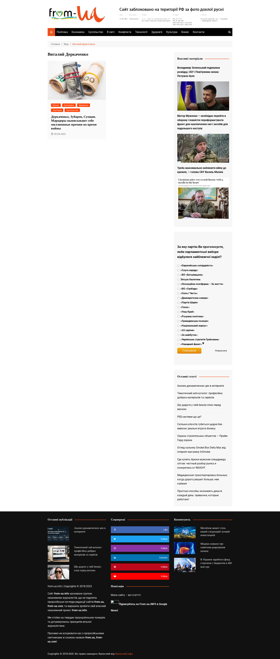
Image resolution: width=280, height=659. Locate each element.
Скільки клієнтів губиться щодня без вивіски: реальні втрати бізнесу (199, 426)
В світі (111, 32)
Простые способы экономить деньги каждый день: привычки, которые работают (199, 495)
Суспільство (95, 32)
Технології (141, 32)
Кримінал (83, 105)
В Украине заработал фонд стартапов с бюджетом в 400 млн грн (216, 563)
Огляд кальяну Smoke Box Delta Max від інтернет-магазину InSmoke (201, 449)
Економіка (78, 32)
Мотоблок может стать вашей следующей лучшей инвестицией (215, 532)
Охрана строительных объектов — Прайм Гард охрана (202, 438)
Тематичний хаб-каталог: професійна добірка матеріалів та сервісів (199, 395)
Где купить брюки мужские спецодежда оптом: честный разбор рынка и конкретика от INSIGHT (201, 463)
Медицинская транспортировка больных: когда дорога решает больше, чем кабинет (202, 479)
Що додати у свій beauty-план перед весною (199, 407)
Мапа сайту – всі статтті (126, 595)
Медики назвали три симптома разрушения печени (212, 547)
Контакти (198, 32)
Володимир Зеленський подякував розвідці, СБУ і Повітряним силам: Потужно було (198, 72)
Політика (62, 32)
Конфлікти (124, 32)
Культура (171, 32)
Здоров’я (156, 32)
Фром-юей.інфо (124, 653)
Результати (221, 351)
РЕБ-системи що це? (189, 416)
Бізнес (185, 32)
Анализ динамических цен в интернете (200, 385)
